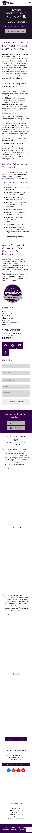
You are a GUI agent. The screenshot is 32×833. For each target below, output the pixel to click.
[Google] (12, 345)
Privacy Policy (25, 830)
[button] (30, 3)
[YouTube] (19, 345)
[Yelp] (5, 352)
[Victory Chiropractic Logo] (8, 3)
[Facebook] (5, 345)
